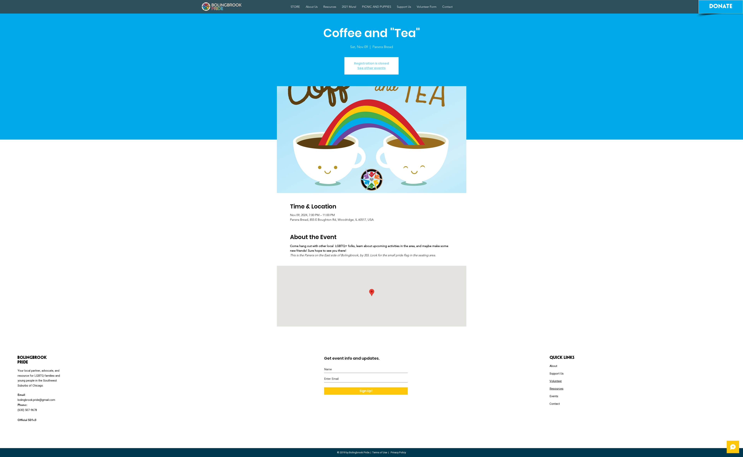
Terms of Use (379, 452)
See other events (371, 68)
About (553, 366)
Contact (555, 404)
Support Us (557, 373)
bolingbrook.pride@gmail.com (36, 400)
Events (554, 396)
